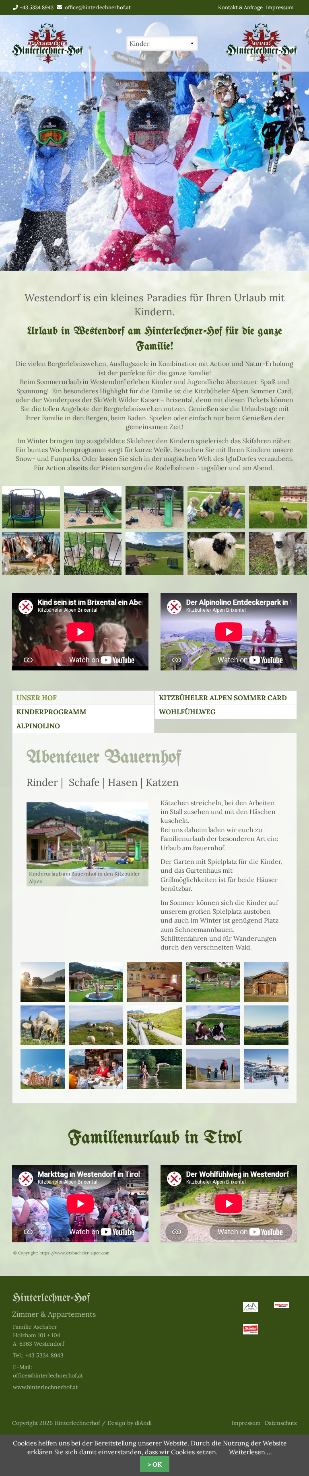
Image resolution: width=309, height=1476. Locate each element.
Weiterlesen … (250, 1452)
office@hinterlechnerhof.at (98, 7)
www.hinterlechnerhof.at (45, 1387)
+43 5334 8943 (37, 7)
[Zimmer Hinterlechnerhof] (261, 61)
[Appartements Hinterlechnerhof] (47, 61)
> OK (155, 1464)
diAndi (143, 1423)
